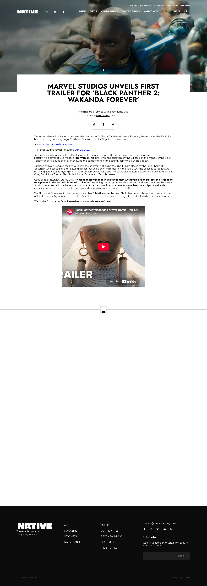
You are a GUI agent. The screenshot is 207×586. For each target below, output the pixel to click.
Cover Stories (130, 11)
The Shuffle (109, 547)
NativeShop (145, 5)
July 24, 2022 (82, 149)
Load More (103, 493)
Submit (181, 556)
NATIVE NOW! (151, 11)
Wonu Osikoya (102, 116)
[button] (103, 70)
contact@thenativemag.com (159, 523)
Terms (188, 578)
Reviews (133, 5)
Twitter (55, 12)
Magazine (70, 530)
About (68, 525)
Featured (107, 542)
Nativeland (172, 5)
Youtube (170, 529)
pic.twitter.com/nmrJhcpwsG (58, 144)
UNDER (176, 11)
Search (185, 11)
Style (93, 11)
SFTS (166, 11)
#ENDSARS (185, 5)
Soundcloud (164, 529)
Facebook (63, 12)
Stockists (159, 5)
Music (83, 11)
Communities (109, 11)
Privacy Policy (177, 578)
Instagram (47, 12)
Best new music (111, 536)
